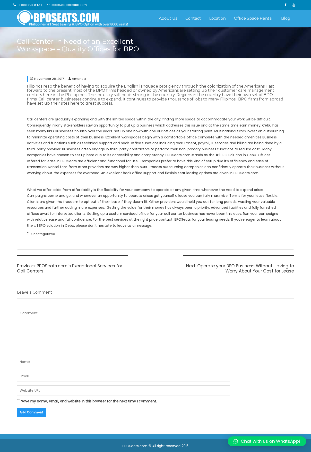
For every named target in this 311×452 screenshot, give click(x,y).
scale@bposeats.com (69, 4)
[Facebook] (285, 5)
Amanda (79, 78)
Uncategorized (43, 234)
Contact (193, 18)
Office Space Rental (253, 18)
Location (217, 18)
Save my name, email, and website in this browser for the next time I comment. (89, 401)
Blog (285, 18)
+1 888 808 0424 (29, 4)
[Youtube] (294, 5)
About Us (168, 18)
